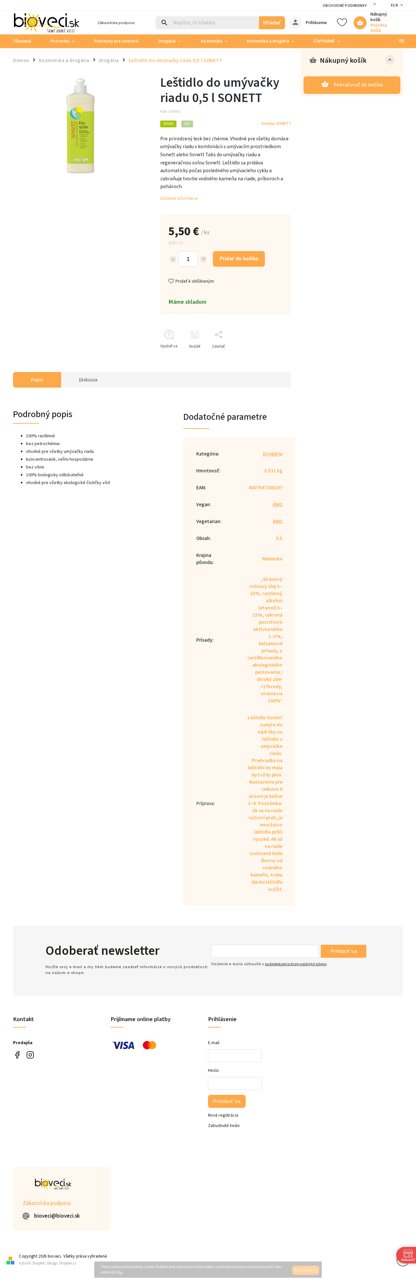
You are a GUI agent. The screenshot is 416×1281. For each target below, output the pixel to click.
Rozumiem (306, 1270)
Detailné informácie (179, 198)
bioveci (30, 1055)
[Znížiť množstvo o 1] (173, 259)
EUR (394, 5)
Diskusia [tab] (88, 379)
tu (120, 1272)
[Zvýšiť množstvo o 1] (203, 259)
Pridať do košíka (239, 258)
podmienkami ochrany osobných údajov (296, 964)
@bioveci (17, 1055)
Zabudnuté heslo (224, 1125)
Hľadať (272, 22)
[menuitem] (27, 41)
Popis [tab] (37, 379)
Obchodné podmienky (345, 5)
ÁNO (277, 504)
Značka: (276, 123)
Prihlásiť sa (344, 951)
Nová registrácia (223, 1115)
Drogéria (272, 453)
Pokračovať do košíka (358, 84)
